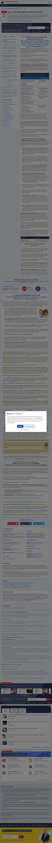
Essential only (29, 426)
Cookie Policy (38, 418)
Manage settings (25, 429)
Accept (20, 426)
